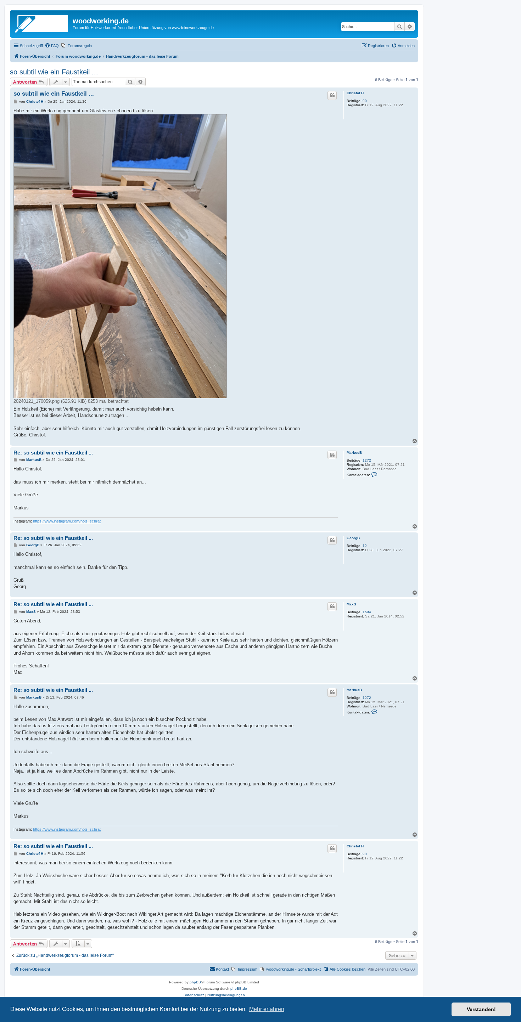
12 (365, 546)
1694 (367, 612)
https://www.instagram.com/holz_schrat (67, 521)
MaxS (351, 604)
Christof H (355, 93)
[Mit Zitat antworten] (332, 95)
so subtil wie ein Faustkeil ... (54, 72)
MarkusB (354, 452)
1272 (367, 460)
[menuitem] (52, 45)
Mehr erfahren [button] (266, 1009)
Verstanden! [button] (481, 1009)
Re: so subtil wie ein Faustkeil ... (53, 453)
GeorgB (353, 538)
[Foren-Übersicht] (42, 23)
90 (365, 101)
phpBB (195, 982)
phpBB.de (238, 988)
